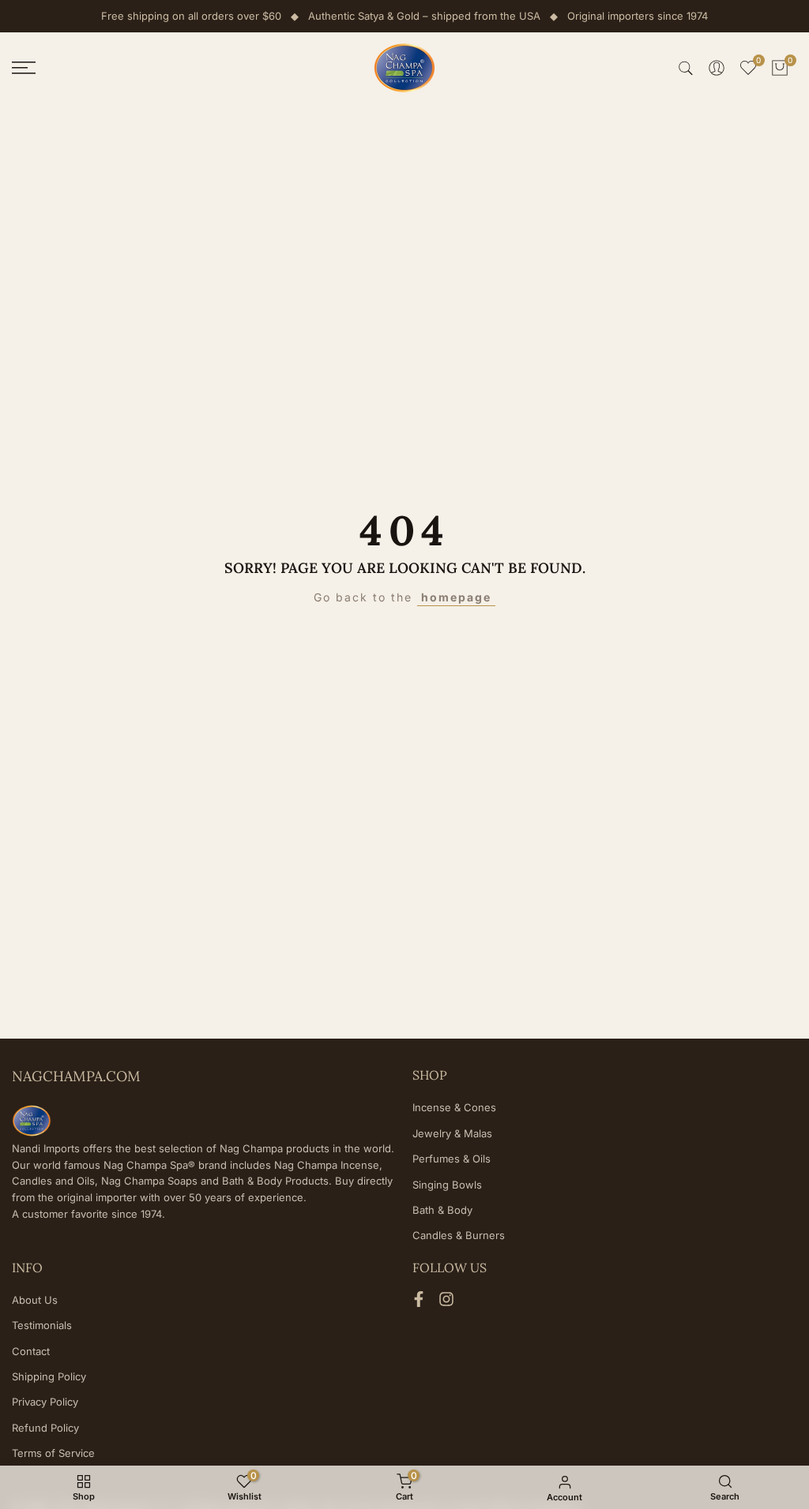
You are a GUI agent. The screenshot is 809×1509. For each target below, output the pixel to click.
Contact (31, 1351)
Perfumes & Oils (451, 1158)
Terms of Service (53, 1453)
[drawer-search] (685, 68)
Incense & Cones (454, 1107)
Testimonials (42, 1325)
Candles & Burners (458, 1235)
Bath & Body (442, 1210)
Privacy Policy (45, 1401)
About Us (35, 1300)
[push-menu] (24, 68)
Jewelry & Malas (452, 1133)
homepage (456, 597)
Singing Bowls (447, 1184)
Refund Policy (45, 1427)
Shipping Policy (49, 1376)
